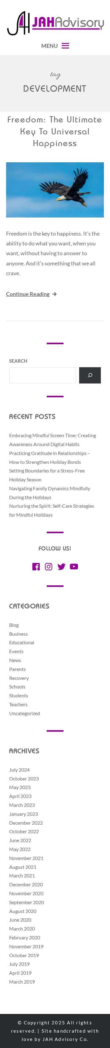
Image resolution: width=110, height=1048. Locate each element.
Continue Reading (28, 294)
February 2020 (24, 937)
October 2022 (24, 831)
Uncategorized (24, 713)
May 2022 (20, 849)
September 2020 (26, 902)
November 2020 (26, 893)
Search (18, 361)
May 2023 (20, 787)
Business (18, 634)
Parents (17, 669)
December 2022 (26, 823)
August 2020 (22, 911)
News (15, 660)
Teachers (18, 704)
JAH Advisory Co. (65, 1039)
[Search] (90, 375)
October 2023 (24, 778)
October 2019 (24, 955)
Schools (17, 686)
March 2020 (22, 928)
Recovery (19, 678)
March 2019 (22, 981)
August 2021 (22, 867)
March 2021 (22, 875)
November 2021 (26, 858)
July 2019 (19, 964)
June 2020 (20, 920)
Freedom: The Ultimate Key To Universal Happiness (55, 132)
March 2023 (22, 805)
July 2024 (19, 770)
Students (18, 695)
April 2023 (20, 796)
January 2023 (23, 814)
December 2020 (26, 884)
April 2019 (20, 973)
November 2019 (26, 946)
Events (16, 651)
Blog (14, 625)
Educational (21, 642)
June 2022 (20, 840)
